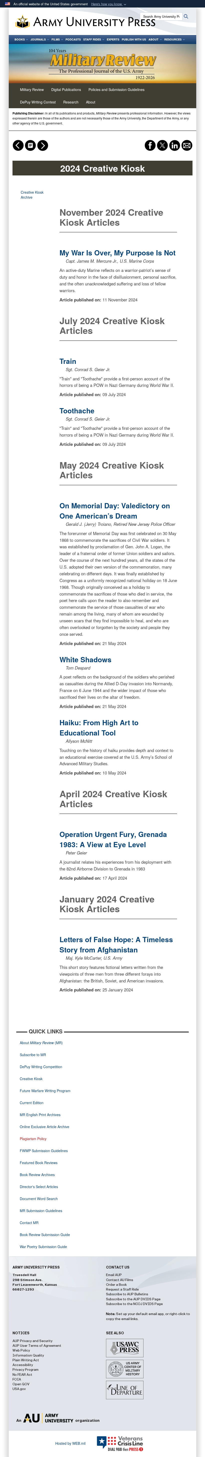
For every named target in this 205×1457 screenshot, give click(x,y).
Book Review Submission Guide (45, 1234)
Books (19, 39)
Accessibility (22, 1365)
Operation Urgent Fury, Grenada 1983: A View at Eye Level (113, 839)
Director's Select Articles (39, 1186)
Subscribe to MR (33, 1054)
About (153, 39)
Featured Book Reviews (39, 1162)
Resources (173, 39)
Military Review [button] (32, 89)
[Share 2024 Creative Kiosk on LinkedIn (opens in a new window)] (175, 144)
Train (68, 361)
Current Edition (32, 1102)
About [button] (90, 101)
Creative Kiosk (31, 1078)
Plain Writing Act (25, 1360)
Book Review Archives (37, 1174)
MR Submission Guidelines (41, 1210)
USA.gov (19, 1389)
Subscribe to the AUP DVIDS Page (133, 1299)
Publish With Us (134, 39)
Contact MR (29, 1222)
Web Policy (21, 1351)
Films (56, 39)
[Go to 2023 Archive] (42, 144)
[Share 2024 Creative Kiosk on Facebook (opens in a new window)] (150, 144)
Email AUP (114, 1275)
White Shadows (86, 659)
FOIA (16, 1380)
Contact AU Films (119, 1280)
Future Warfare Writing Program (45, 1090)
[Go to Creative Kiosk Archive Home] (31, 144)
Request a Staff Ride (122, 1290)
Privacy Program (25, 1370)
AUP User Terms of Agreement (36, 1346)
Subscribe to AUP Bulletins (127, 1294)
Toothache (77, 410)
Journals (38, 39)
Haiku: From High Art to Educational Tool (99, 727)
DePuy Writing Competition (41, 1066)
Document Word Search (39, 1198)
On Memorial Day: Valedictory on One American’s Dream (115, 510)
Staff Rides (92, 39)
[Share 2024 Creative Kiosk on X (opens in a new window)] (163, 144)
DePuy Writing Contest (38, 101)
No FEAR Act (22, 1375)
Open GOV (21, 1384)
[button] (109, 4)
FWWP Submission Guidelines (44, 1150)
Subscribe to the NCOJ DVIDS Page (134, 1304)
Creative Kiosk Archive (32, 195)
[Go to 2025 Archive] (18, 144)
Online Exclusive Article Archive (44, 1126)
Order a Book (116, 1285)
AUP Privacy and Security (32, 1341)
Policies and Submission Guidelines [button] (116, 89)
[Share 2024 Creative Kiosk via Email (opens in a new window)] (186, 144)
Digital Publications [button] (66, 89)
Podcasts (73, 39)
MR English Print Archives (40, 1114)
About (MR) (41, 1042)
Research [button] (70, 101)
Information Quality (28, 1356)
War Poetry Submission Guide (43, 1246)
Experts (113, 39)
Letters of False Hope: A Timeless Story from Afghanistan (116, 944)
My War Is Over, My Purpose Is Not (118, 252)
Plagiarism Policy (33, 1138)
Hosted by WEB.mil (70, 1443)
